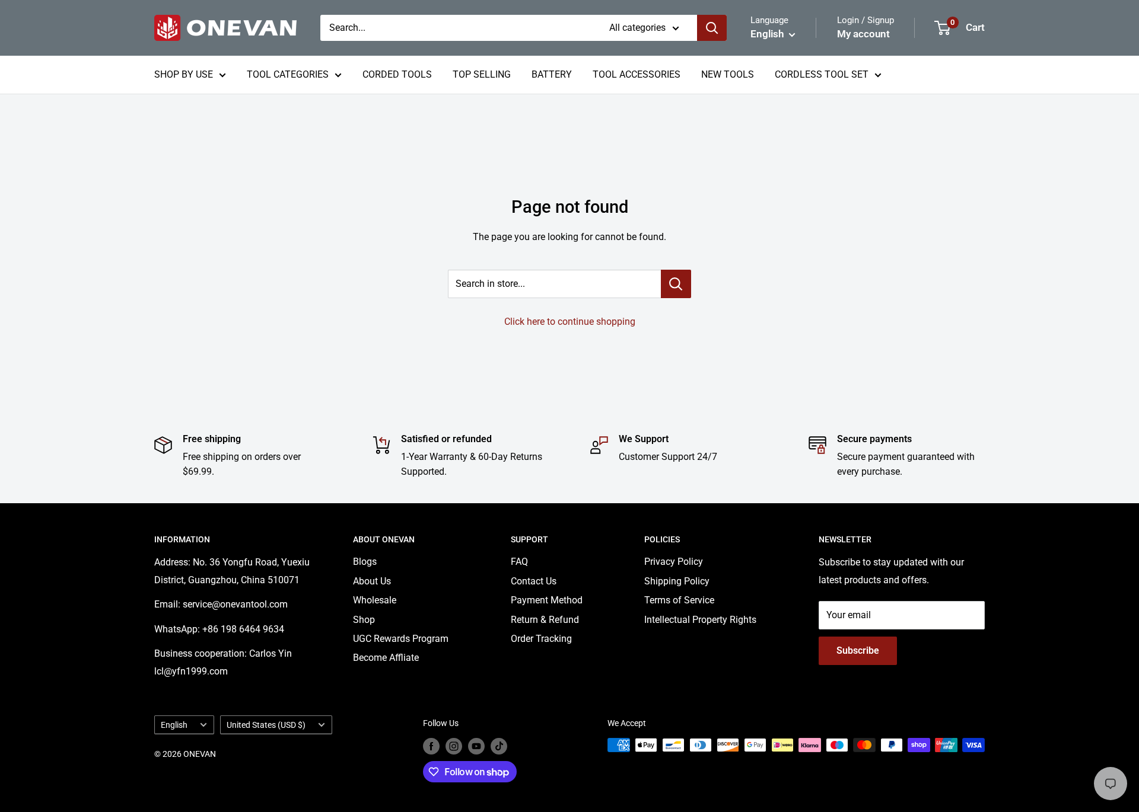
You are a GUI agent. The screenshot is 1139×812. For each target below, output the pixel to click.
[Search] (712, 28)
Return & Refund (545, 619)
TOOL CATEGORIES (288, 74)
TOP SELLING (482, 74)
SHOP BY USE (183, 74)
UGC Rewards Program (400, 638)
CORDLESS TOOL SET (821, 74)
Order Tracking (541, 638)
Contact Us (533, 581)
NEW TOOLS (727, 74)
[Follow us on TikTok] (499, 746)
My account (863, 34)
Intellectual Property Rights (700, 619)
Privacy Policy (673, 561)
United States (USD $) (266, 725)
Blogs (365, 561)
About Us (372, 581)
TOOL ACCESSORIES (636, 74)
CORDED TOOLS (397, 74)
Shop (364, 619)
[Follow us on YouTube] (476, 746)
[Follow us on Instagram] (454, 746)
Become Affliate (386, 657)
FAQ (519, 561)
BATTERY (552, 74)
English (174, 725)
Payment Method (547, 600)
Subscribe (857, 650)
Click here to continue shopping (569, 321)
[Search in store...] (676, 284)
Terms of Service (679, 600)
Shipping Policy (677, 581)
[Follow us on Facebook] (431, 746)
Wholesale (374, 600)
